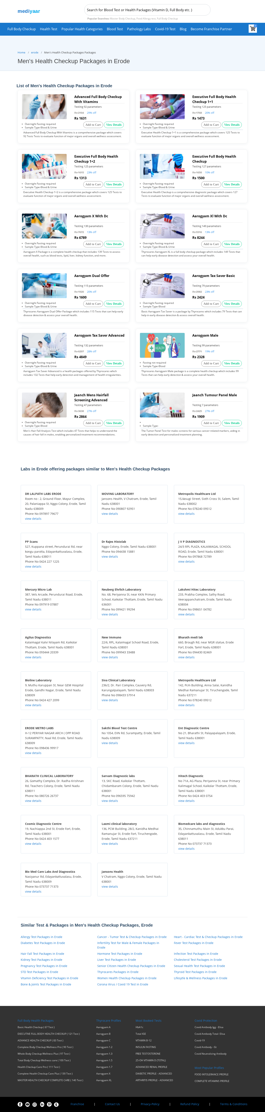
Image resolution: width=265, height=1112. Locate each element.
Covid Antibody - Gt (206, 1047)
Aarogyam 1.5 (104, 1060)
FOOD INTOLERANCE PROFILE (212, 1074)
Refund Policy (189, 1104)
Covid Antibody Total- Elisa (210, 1034)
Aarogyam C (103, 1040)
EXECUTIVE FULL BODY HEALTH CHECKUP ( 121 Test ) (49, 1034)
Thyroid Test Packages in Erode (195, 972)
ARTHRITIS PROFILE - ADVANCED (154, 1080)
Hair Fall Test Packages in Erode (42, 954)
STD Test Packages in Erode (39, 972)
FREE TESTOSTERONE (148, 1054)
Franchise (77, 1104)
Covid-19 (200, 1040)
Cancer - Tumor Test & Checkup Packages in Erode (132, 937)
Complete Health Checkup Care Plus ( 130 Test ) (45, 1073)
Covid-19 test (165, 29)
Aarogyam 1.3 (104, 1054)
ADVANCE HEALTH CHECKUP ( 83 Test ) (40, 1040)
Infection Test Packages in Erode (196, 954)
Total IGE (141, 1034)
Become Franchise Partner (211, 29)
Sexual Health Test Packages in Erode (199, 966)
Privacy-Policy (150, 1104)
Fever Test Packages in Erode (193, 943)
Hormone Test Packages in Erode (119, 954)
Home (21, 52)
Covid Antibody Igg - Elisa (209, 1027)
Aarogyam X (103, 1073)
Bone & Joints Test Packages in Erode (46, 984)
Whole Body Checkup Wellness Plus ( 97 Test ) (44, 1054)
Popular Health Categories (82, 29)
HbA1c (139, 1027)
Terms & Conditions (233, 1104)
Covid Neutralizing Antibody (210, 1054)
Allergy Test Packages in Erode (41, 937)
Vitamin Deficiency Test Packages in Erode (49, 978)
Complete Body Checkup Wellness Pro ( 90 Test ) (45, 1047)
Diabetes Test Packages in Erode (43, 943)
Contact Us (112, 1104)
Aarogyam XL (104, 1080)
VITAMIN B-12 (144, 1040)
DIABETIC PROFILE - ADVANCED (154, 1073)
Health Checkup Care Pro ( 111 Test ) (39, 1067)
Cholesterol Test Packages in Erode (198, 960)
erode (34, 52)
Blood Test (115, 29)
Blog (183, 29)
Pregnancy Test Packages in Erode (44, 966)
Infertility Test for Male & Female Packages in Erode (128, 945)
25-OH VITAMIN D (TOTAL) (151, 1060)
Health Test (48, 29)
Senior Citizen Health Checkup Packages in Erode (131, 966)
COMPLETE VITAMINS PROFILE (212, 1081)
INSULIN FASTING (146, 1047)
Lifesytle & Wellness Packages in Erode (200, 978)
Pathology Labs (139, 29)
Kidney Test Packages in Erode (41, 960)
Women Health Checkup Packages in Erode (127, 978)
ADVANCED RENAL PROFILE (151, 1067)
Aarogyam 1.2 (104, 1047)
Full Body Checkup (21, 29)
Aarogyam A (103, 1027)
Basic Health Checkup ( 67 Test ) (36, 1027)
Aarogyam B (103, 1034)
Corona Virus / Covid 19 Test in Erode (122, 984)
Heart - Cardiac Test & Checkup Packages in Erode (208, 937)
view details (33, 519)
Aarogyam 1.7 (104, 1067)
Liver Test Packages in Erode (116, 960)
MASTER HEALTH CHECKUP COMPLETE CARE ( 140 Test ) (50, 1080)
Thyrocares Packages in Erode (118, 972)
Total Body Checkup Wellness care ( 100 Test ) (44, 1060)
